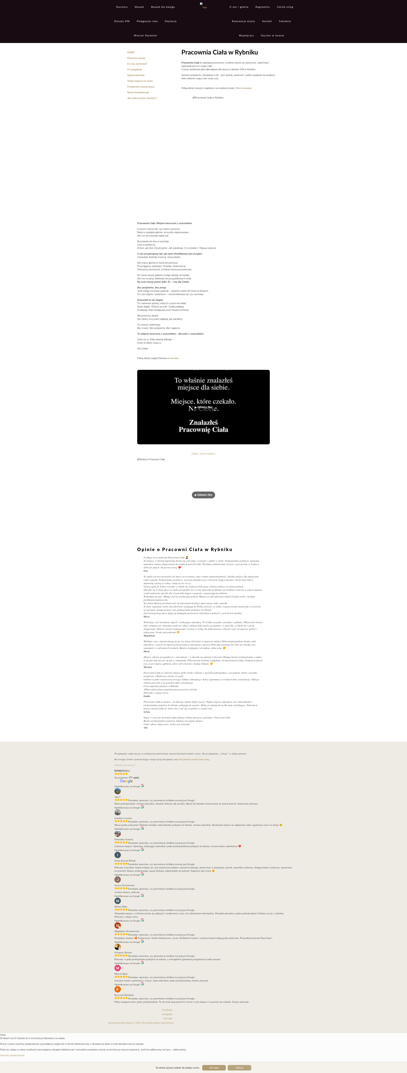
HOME (131, 52)
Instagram (167, 1014)
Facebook (167, 1010)
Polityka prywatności (124, 765)
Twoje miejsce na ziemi (140, 81)
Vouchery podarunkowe (12, 1055)
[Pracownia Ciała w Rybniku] (203, 7)
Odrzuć (239, 1067)
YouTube (167, 1018)
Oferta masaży (243, 88)
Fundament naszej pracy (140, 86)
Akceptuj (214, 1067)
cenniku (174, 358)
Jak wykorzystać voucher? (142, 98)
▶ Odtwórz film (203, 495)
